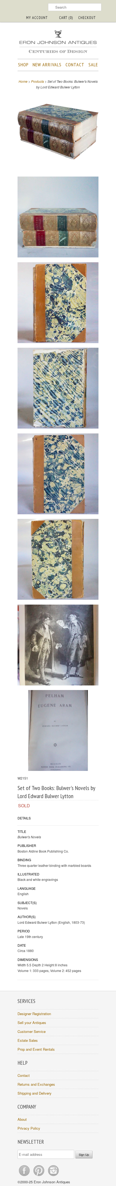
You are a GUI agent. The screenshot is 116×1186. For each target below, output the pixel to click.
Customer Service (32, 1031)
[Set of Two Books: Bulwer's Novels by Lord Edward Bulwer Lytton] (58, 132)
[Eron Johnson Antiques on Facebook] (25, 1175)
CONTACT (75, 64)
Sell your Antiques (32, 1022)
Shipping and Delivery (35, 1093)
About (22, 1119)
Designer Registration (34, 1013)
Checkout (87, 17)
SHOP (23, 64)
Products (37, 81)
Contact (24, 1075)
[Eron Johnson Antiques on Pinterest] (39, 1175)
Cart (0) (66, 17)
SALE (93, 64)
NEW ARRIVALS (47, 64)
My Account (37, 17)
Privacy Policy (29, 1128)
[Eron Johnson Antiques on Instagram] (53, 1175)
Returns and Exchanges (36, 1084)
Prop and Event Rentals (36, 1049)
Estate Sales (28, 1040)
